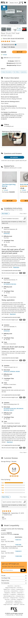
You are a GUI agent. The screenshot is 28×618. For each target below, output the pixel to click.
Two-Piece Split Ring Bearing (8, 185)
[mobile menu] (7, 3)
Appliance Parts (18, 601)
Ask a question (14, 157)
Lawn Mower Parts (9, 602)
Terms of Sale (18, 615)
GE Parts (13, 589)
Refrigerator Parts (14, 597)
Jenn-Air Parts (7, 591)
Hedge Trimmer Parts (8, 604)
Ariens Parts (17, 586)
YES (20, 273)
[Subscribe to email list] (23, 570)
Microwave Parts (9, 601)
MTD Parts (13, 592)
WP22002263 (20, 408)
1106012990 (18, 544)
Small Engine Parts (18, 602)
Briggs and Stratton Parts (10, 587)
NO (24, 273)
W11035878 (7, 284)
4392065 (17, 371)
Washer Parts (6, 597)
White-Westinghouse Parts (9, 596)
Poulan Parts (6, 594)
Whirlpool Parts (20, 594)
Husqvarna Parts (19, 589)
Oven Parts (13, 599)
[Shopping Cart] (25, 3)
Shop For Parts (5, 580)
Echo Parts (19, 587)
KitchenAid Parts (14, 591)
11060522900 (18, 556)
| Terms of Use (9, 615)
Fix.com (3, 575)
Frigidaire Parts (7, 589)
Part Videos (16, 72)
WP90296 (12, 371)
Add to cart (19, 52)
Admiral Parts (10, 586)
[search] (20, 3)
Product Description (7, 72)
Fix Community (5, 583)
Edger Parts (16, 604)
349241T (12, 410)
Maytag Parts (7, 592)
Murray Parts (20, 592)
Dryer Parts (21, 597)
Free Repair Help (5, 578)
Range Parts (19, 599)
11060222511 (18, 551)
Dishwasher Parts (20, 596)
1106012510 (18, 539)
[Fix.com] (3, 2)
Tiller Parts (22, 604)
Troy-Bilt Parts (13, 594)
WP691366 (6, 410)
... (15, 267)
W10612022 (7, 233)
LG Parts (21, 591)
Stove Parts (7, 599)
